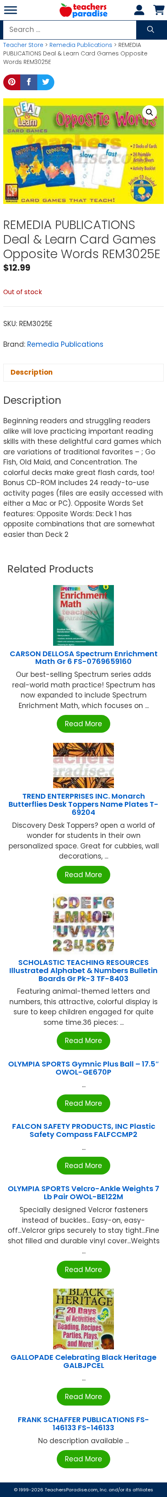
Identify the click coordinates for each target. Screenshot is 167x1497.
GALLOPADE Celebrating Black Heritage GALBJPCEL (83, 1361)
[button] (149, 112)
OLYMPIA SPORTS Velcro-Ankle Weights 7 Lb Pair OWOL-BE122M (83, 1192)
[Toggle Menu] (10, 10)
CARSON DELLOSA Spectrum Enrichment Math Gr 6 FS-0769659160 (84, 658)
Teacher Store (23, 45)
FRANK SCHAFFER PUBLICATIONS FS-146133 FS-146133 (83, 1423)
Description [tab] (32, 372)
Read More (83, 724)
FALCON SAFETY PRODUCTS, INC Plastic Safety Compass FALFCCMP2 (83, 1130)
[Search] (151, 30)
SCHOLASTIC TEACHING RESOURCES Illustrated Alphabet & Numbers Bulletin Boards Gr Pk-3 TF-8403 (83, 970)
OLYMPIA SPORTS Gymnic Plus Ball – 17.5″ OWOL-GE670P (83, 1068)
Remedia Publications (80, 45)
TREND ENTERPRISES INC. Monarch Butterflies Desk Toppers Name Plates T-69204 (83, 804)
